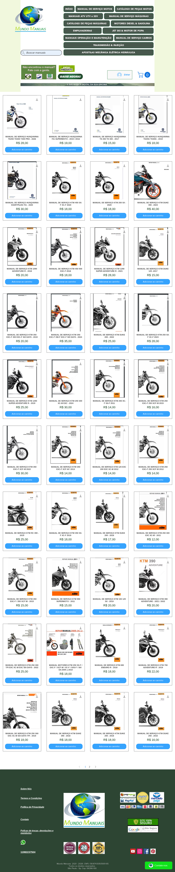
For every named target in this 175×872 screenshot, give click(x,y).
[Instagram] (139, 851)
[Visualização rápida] (22, 114)
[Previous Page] (79, 767)
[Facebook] (146, 851)
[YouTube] (133, 851)
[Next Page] (95, 767)
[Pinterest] (153, 851)
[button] (145, 75)
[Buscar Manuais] (151, 46)
